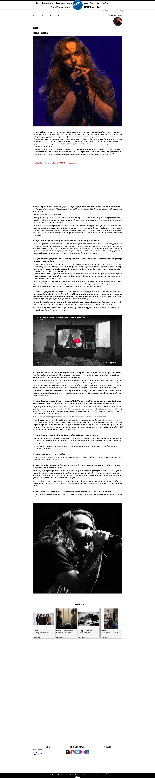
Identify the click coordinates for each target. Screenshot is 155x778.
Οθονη (99, 6)
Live (98, 2)
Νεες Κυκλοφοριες (47, 2)
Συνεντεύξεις (40, 15)
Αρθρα (69, 2)
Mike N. (113, 15)
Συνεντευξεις (60, 2)
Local (47, 15)
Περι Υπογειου (106, 2)
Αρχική (34, 15)
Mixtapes (67, 6)
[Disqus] (77, 665)
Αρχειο (92, 2)
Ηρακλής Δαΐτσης (54, 15)
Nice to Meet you (57, 6)
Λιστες (86, 2)
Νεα (37, 2)
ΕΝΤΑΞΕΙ (77, 776)
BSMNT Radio (89, 6)
